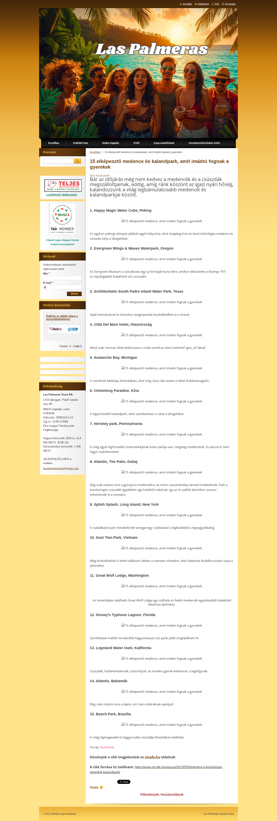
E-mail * (48, 282)
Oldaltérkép (203, 4)
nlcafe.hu (152, 757)
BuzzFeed (107, 747)
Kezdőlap (95, 152)
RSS (217, 4)
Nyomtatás (230, 4)
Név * (46, 273)
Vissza (94, 787)
